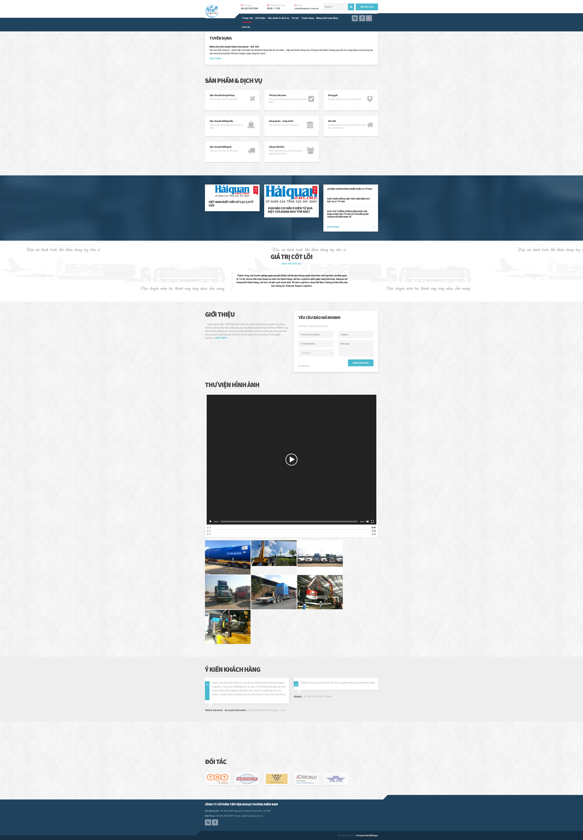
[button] (291, 460)
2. (208, 531)
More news (333, 227)
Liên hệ (246, 27)
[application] (291, 460)
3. (208, 534)
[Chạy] (210, 521)
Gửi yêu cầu (366, 7)
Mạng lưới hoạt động (327, 18)
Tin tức (295, 18)
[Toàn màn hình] (372, 521)
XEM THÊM (215, 58)
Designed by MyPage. (367, 835)
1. (209, 527)
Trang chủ (247, 18)
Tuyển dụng (307, 18)
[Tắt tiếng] (367, 521)
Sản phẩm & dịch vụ (278, 18)
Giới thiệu (260, 18)
